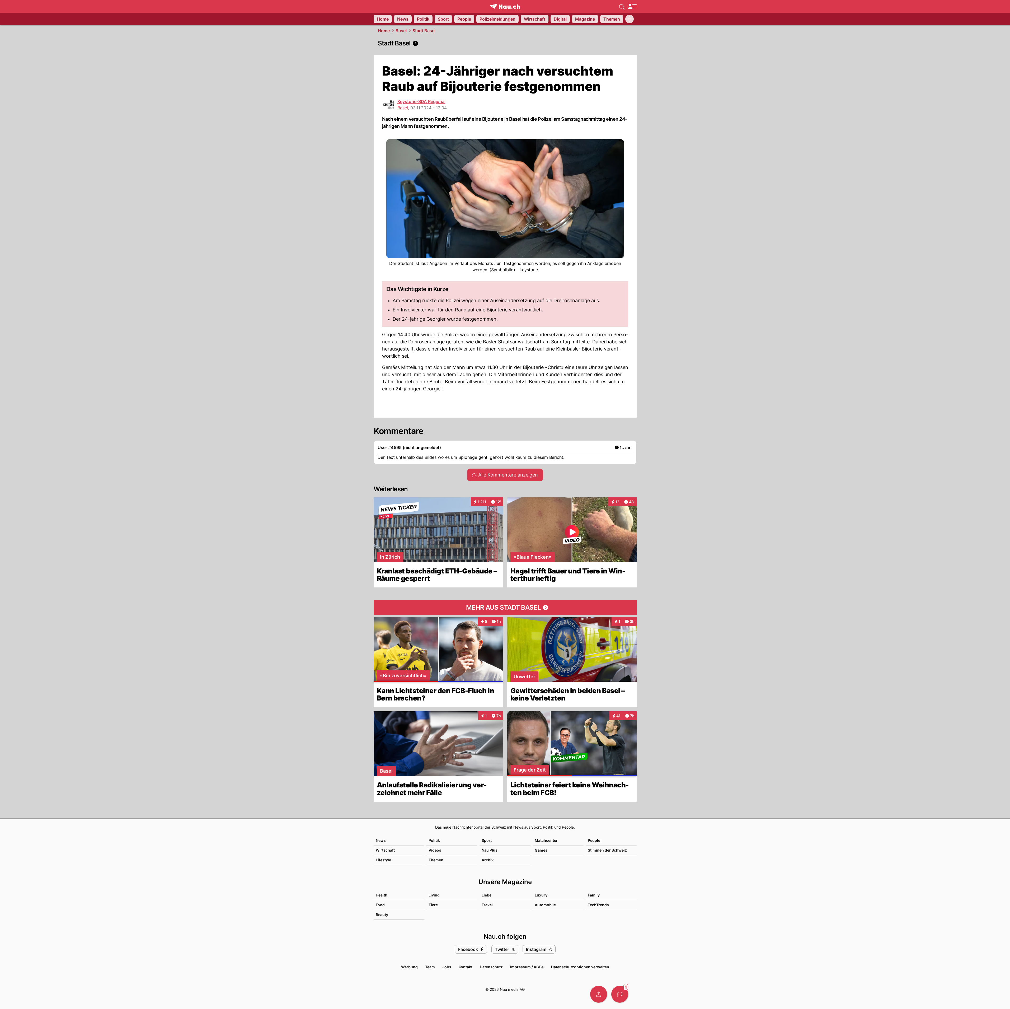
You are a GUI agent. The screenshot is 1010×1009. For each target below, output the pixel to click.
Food (380, 905)
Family (594, 895)
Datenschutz (491, 967)
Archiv (488, 860)
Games (541, 850)
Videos (435, 850)
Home (384, 30)
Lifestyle (383, 860)
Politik (434, 840)
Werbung (409, 967)
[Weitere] (629, 19)
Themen (436, 860)
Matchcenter (546, 840)
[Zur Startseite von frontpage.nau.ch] (505, 6)
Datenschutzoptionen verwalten (580, 967)
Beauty (382, 914)
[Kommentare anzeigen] (619, 994)
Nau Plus (489, 850)
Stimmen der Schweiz (607, 850)
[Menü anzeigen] (632, 6)
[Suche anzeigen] (621, 6)
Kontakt (465, 967)
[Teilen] (598, 994)
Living (434, 895)
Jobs (446, 967)
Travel (487, 905)
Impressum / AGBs (527, 967)
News (381, 840)
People (594, 840)
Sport (487, 840)
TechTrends (598, 905)
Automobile (545, 905)
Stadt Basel (423, 30)
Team (430, 967)
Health (381, 895)
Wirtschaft (385, 850)
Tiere (433, 905)
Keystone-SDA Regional (421, 101)
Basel (401, 30)
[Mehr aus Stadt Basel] (505, 607)
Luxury (541, 895)
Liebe (486, 895)
